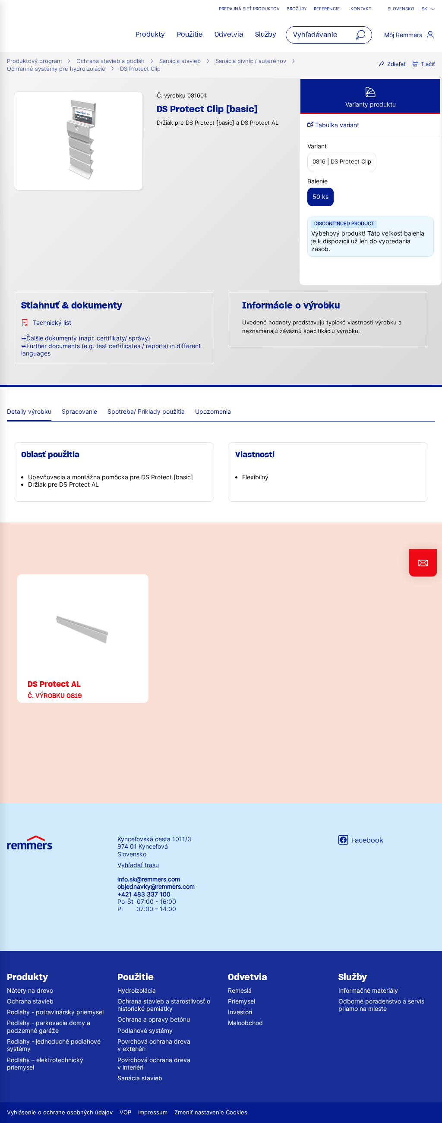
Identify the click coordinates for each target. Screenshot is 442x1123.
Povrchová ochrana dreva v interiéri (153, 1063)
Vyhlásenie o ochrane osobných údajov (60, 1112)
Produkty (150, 34)
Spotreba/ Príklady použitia (146, 411)
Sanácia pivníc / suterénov (250, 61)
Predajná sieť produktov (249, 8)
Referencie (327, 8)
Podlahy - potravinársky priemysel (55, 1012)
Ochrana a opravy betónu (153, 1019)
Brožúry (297, 8)
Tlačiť (428, 64)
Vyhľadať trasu (138, 864)
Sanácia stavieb (180, 61)
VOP (125, 1112)
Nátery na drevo (30, 990)
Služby (265, 34)
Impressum (152, 1112)
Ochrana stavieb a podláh (110, 61)
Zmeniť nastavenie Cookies (210, 1112)
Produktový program (34, 61)
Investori (240, 1012)
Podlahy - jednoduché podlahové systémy (54, 1045)
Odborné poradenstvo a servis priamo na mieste (381, 1004)
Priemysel (241, 1001)
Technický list (52, 322)
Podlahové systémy (145, 1030)
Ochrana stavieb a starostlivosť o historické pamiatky (163, 1004)
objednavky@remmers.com (156, 886)
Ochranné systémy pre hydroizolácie (56, 69)
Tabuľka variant (336, 125)
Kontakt (360, 8)
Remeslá (240, 990)
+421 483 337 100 (143, 894)
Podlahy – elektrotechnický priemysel (45, 1063)
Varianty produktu (370, 104)
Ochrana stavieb (30, 1001)
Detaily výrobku (29, 411)
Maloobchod (245, 1022)
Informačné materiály (368, 990)
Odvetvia (229, 34)
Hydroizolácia (136, 990)
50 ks (320, 196)
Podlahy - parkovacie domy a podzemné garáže (48, 1026)
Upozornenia (213, 411)
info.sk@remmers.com (148, 879)
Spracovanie (79, 411)
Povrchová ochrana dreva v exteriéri (153, 1045)
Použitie (189, 34)
